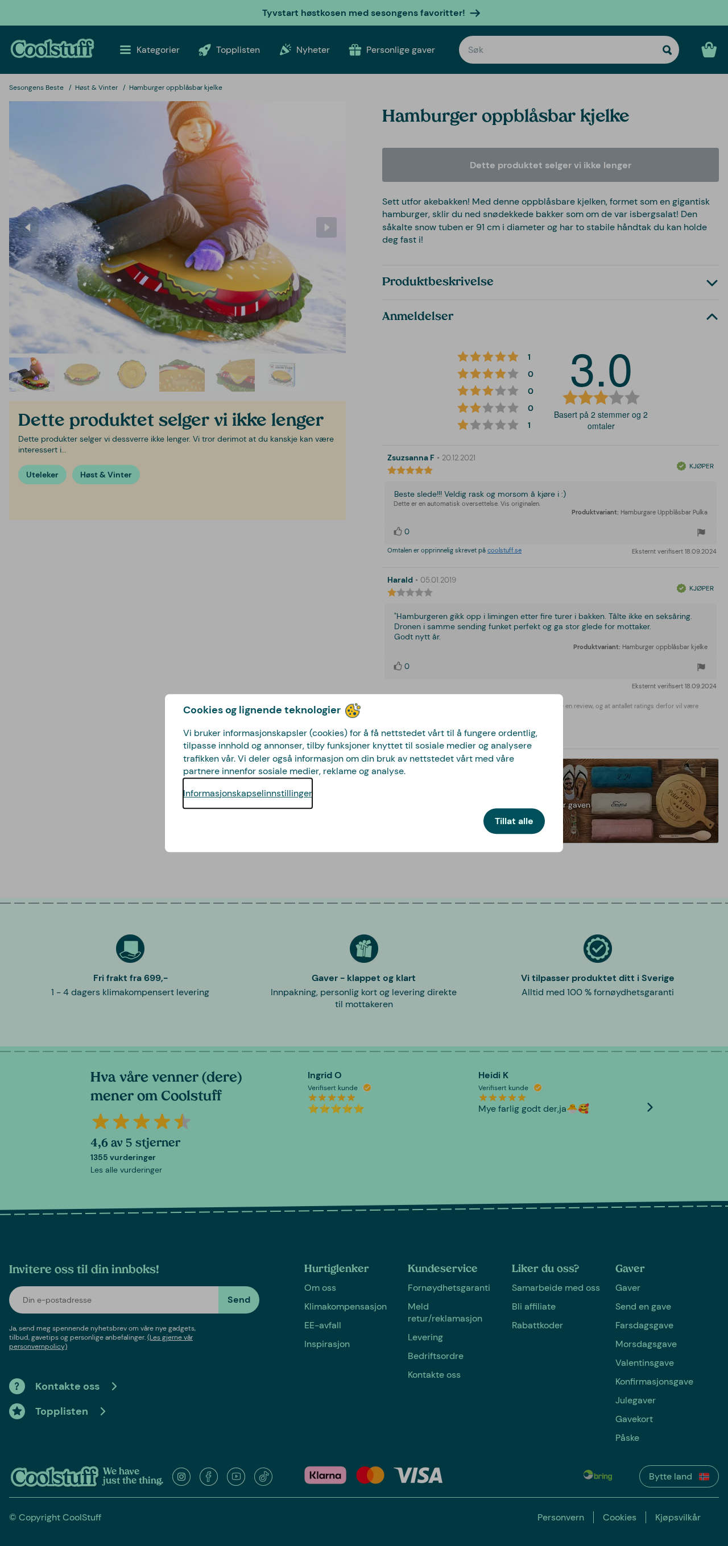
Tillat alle (514, 821)
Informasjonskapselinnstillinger (247, 793)
